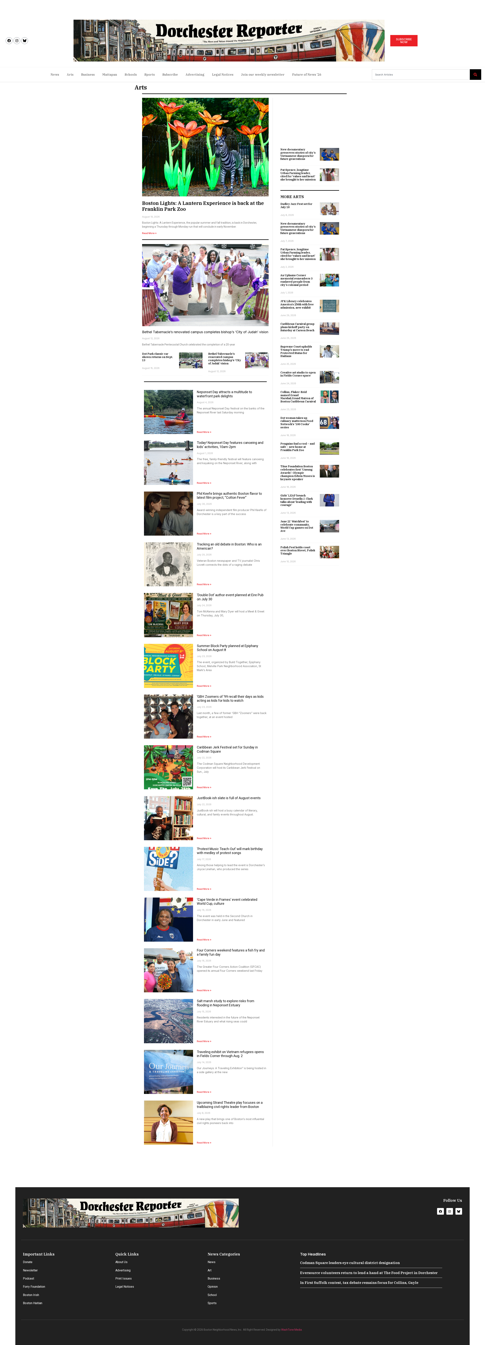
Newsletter (30, 1270)
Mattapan (109, 74)
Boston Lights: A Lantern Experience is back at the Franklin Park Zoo (203, 206)
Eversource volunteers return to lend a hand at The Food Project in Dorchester (369, 1273)
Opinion (213, 1286)
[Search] (475, 74)
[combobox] (421, 74)
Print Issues (123, 1278)
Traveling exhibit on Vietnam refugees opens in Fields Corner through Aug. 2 (230, 1054)
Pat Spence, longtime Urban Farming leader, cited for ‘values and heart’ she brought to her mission (298, 174)
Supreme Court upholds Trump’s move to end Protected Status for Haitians (296, 351)
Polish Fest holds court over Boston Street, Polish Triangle (297, 550)
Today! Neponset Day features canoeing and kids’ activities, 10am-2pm (230, 445)
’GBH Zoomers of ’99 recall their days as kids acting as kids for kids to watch (230, 699)
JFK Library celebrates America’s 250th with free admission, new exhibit (297, 304)
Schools (131, 74)
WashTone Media (291, 1329)
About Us (121, 1262)
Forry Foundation (34, 1286)
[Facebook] (9, 40)
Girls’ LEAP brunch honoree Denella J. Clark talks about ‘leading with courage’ (296, 500)
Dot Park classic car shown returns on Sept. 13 (157, 357)
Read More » (149, 233)
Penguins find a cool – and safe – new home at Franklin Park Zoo (297, 447)
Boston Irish (31, 1295)
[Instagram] (16, 40)
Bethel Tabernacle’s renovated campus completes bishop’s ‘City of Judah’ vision (205, 332)
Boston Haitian (32, 1303)
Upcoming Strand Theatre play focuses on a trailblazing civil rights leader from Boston (230, 1105)
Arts (70, 74)
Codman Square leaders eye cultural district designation (350, 1263)
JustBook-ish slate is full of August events (229, 798)
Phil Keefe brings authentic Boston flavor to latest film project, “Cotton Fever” (229, 496)
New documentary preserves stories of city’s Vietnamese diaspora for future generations (298, 154)
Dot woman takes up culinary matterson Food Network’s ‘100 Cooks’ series (296, 422)
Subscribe (170, 74)
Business (88, 74)
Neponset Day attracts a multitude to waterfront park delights (224, 394)
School (212, 1295)
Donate (27, 1262)
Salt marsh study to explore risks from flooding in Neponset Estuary (225, 1003)
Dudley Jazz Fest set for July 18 (296, 205)
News (55, 74)
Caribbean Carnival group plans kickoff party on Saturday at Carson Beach (297, 327)
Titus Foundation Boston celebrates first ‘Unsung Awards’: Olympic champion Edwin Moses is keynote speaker (297, 473)
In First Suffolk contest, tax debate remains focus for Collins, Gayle (359, 1282)
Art (209, 1270)
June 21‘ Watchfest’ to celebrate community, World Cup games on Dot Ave (296, 526)
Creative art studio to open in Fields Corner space (298, 374)
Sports (149, 74)
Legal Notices (222, 74)
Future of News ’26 (306, 74)
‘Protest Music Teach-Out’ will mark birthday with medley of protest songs (230, 851)
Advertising (194, 74)
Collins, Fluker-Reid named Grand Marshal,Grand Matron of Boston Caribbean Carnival (298, 396)
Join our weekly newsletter (263, 74)
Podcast (28, 1278)
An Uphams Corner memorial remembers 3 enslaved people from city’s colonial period (296, 280)
